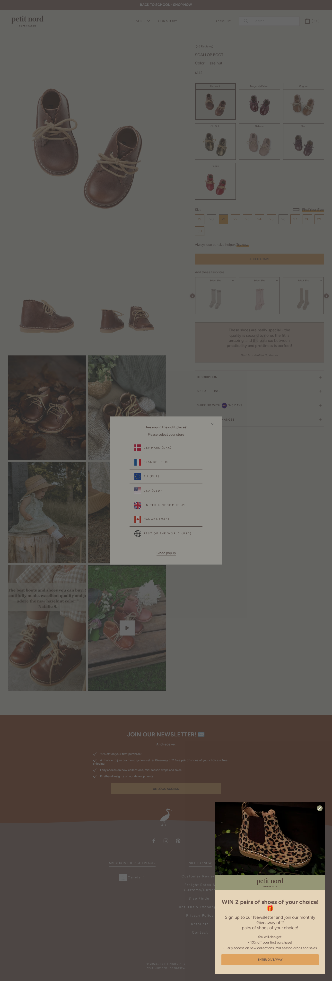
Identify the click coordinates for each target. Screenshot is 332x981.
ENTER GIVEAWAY (270, 959)
